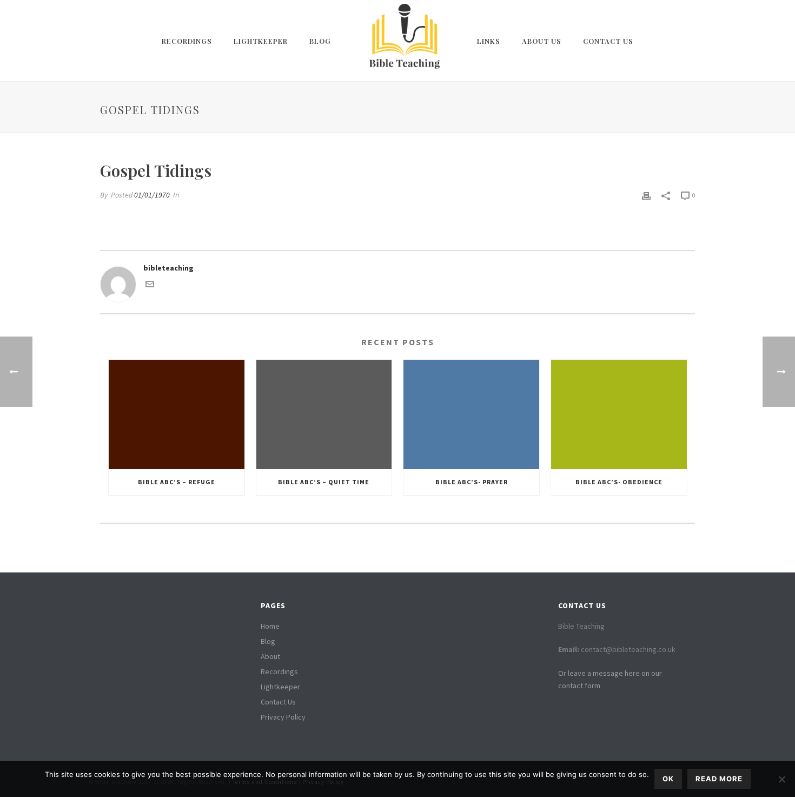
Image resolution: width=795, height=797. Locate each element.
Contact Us (608, 40)
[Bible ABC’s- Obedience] (619, 414)
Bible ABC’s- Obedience (618, 482)
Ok (668, 778)
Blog (320, 40)
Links (488, 40)
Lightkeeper (261, 40)
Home (270, 626)
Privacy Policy (283, 717)
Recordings (187, 40)
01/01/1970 (152, 195)
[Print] (646, 195)
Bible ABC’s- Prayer (471, 482)
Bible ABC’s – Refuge (176, 482)
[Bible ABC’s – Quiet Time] (324, 414)
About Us (541, 40)
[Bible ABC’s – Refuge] (176, 414)
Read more (719, 778)
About (270, 656)
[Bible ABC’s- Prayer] (471, 414)
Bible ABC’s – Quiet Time (323, 482)
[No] (781, 779)
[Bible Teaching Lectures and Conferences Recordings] (404, 40)
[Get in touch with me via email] (149, 286)
